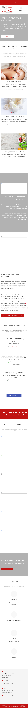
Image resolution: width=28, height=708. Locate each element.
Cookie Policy (22, 706)
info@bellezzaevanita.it (18, 1)
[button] (21, 8)
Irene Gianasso (16, 346)
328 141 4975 (9, 1)
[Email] (14, 633)
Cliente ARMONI (16, 364)
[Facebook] (4, 699)
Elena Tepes (16, 363)
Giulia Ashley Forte (16, 381)
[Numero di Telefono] (14, 614)
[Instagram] (6, 699)
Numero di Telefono (14, 620)
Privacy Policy (14, 706)
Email (14, 638)
